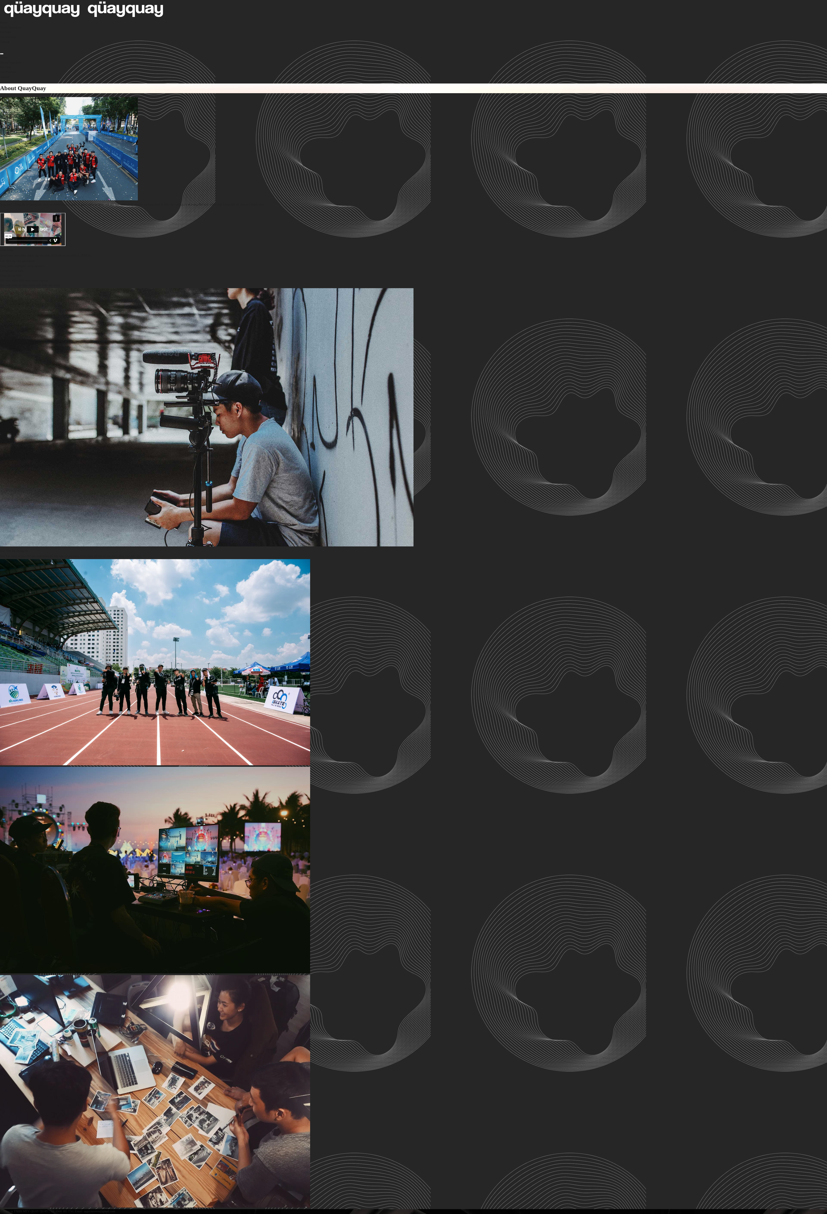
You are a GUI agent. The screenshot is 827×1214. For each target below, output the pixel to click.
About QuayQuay (10, 27)
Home (3, 22)
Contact (4, 41)
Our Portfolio (8, 37)
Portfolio (5, 32)
